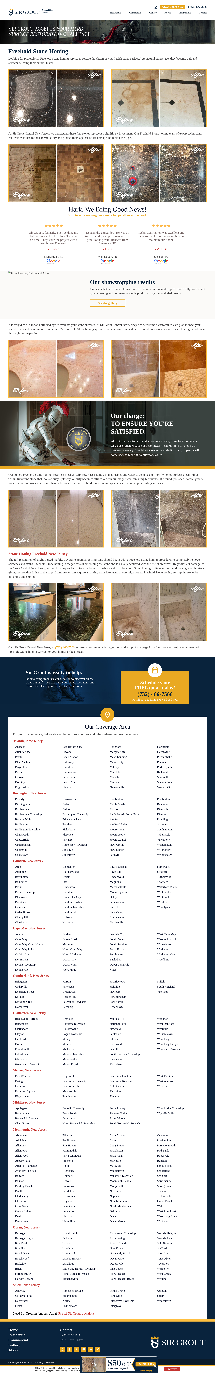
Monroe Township (73, 1054)
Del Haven (21, 959)
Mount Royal (70, 1064)
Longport (115, 746)
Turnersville (164, 876)
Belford (19, 1175)
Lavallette (68, 1263)
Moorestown (117, 829)
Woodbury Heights (168, 1044)
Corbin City (22, 954)
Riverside (162, 809)
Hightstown (22, 1096)
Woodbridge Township (170, 1108)
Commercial (135, 12)
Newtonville (117, 787)
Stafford (162, 1248)
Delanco (67, 804)
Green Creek (70, 939)
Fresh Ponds (69, 1113)
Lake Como (69, 1206)
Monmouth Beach (120, 1181)
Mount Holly (117, 834)
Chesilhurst (21, 922)
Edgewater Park (71, 819)
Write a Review (156, 7)
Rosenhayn (116, 1006)
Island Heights (71, 1233)
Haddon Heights (72, 902)
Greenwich (68, 991)
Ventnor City (164, 787)
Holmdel (67, 1175)
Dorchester (21, 1006)
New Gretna (117, 844)
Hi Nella (67, 917)
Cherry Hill (22, 917)
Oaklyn (114, 897)
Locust (114, 1140)
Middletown (117, 1170)
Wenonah (162, 1018)
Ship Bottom (164, 1243)
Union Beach (165, 1201)
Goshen (66, 934)
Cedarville (21, 986)
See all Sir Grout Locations (76, 1313)
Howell (66, 1181)
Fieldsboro (68, 829)
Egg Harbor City (72, 746)
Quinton (162, 1290)
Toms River (164, 1258)
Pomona (162, 762)
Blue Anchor (22, 762)
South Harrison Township (125, 1054)
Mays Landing (118, 757)
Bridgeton (21, 981)
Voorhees (162, 881)
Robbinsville (117, 1086)
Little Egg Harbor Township (79, 1268)
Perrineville (164, 1140)
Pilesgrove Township (122, 1300)
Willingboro (164, 849)
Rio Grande (69, 969)
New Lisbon (117, 849)
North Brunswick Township (78, 1123)
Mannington (69, 1295)
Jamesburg (68, 1118)
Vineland (162, 991)
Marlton (114, 809)
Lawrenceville (70, 1086)
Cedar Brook (22, 912)
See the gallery (107, 303)
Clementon (68, 866)
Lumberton (116, 799)
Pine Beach (116, 1268)
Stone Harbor (118, 949)
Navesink (115, 1191)
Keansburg (68, 1196)
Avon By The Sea (25, 1170)
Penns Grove (117, 1290)
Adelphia (20, 1140)
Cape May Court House (29, 944)
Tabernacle (163, 834)
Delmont (20, 996)
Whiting (162, 1278)
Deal (18, 1216)
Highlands (68, 1170)
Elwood (67, 751)
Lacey (66, 1243)
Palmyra (114, 854)
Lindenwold (117, 876)
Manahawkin (70, 1278)
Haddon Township (73, 907)
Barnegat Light (24, 1238)
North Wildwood (72, 954)
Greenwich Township (27, 1064)
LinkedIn (90, 1349)
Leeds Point (69, 782)
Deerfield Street (24, 991)
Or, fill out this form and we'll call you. (155, 699)
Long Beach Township (75, 1273)
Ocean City (69, 959)
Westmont (163, 897)
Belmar (19, 1181)
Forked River (23, 1273)
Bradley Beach (24, 1186)
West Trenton (165, 1076)
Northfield (163, 746)
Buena (19, 772)
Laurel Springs (118, 866)
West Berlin (164, 892)
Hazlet (66, 1165)
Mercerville (69, 1091)
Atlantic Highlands (26, 1165)
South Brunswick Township (126, 1123)
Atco (18, 866)
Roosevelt (163, 1155)
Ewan (18, 1044)
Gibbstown (21, 1054)
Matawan (115, 1165)
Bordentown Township (28, 814)
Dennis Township (25, 964)
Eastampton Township (75, 814)
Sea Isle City (117, 934)
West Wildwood (166, 939)
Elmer (18, 1305)
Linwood (67, 787)
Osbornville (117, 1263)
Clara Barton (22, 1123)
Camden (20, 907)
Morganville (117, 1186)
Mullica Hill (117, 1018)
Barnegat (20, 1233)
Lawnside (115, 871)
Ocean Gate (117, 1258)
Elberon (67, 1135)
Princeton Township (121, 1081)
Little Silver (69, 1221)
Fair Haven (69, 1145)
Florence (67, 834)
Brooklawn (21, 902)
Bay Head (21, 1243)
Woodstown (164, 1300)
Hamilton (67, 767)
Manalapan (116, 1150)
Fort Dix (67, 839)
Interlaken (68, 1191)
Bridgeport (21, 1023)
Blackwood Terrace (26, 1018)
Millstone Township (121, 1175)
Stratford (162, 871)
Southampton (165, 829)
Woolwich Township (169, 1049)
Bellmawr (21, 881)
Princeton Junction (121, 1076)
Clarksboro (21, 1028)
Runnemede (117, 917)
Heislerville (69, 996)
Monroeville (69, 1059)
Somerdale (163, 866)
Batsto (19, 757)
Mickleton (68, 1049)
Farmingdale (69, 1150)
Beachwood (22, 1258)
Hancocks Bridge (72, 1290)
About (167, 12)
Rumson (162, 1160)
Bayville (20, 1248)
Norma (66, 1300)
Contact (203, 12)
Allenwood (21, 1155)
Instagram (62, 1349)
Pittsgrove (115, 1305)
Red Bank (163, 1150)
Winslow (162, 902)
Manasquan (116, 1155)
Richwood (116, 1044)
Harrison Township (73, 1023)
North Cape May (72, 949)
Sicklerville (116, 922)
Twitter (76, 1349)
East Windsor (23, 1076)
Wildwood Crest (166, 954)
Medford (115, 819)
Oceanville (163, 751)
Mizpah (114, 777)
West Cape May (166, 934)
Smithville (163, 777)
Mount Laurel (118, 839)
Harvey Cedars (24, 1278)
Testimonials (184, 12)
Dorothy (20, 782)
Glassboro (21, 1059)
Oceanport (163, 1135)
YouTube (83, 1349)
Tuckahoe (115, 959)
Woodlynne (164, 907)
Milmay (114, 767)
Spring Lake (164, 1186)
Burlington (21, 824)
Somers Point (165, 782)
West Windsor (165, 1081)
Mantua (66, 1044)
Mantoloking (117, 1238)
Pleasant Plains (118, 1113)
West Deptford (165, 1023)
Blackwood (21, 897)
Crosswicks (69, 799)
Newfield (115, 1028)
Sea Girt (162, 1175)
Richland (162, 772)
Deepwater (21, 1300)
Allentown (21, 1150)
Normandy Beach (120, 1253)
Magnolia (115, 881)
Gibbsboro (68, 887)
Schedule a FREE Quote (172, 7)
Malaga (66, 1039)
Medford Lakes (119, 824)
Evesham (67, 824)
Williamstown (165, 1034)
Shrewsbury (164, 1181)
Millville (115, 986)
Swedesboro (117, 1059)
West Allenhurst (166, 1211)
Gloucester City (71, 897)
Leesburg (67, 1006)
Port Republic (165, 767)
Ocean (113, 1216)
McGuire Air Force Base (124, 814)
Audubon (20, 871)
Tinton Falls (164, 1196)
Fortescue (68, 986)
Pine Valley (116, 912)
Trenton (114, 1096)
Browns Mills (23, 819)
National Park (118, 1023)
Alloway (20, 1290)
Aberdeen (21, 1135)
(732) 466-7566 (197, 6)
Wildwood (163, 949)
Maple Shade (117, 804)
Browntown (22, 1113)
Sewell (114, 1049)
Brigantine (21, 767)
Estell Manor (70, 757)
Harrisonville (70, 1028)
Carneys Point (23, 1295)
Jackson (67, 1238)
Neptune (115, 1196)
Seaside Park (164, 1238)
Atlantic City (22, 751)
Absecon (20, 746)
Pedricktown (69, 1305)
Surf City (162, 1253)
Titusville (115, 1091)
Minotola (115, 772)
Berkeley (20, 1263)
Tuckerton (163, 1263)
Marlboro (115, 1160)
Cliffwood (21, 1201)
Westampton (164, 844)
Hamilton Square (25, 1091)
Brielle (19, 1191)
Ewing (19, 1081)
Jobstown (67, 849)
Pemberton (163, 799)
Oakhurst (115, 1211)
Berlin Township (25, 892)
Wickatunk (163, 1221)
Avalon (19, 934)
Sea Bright (163, 1170)
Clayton (19, 1034)
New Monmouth (119, 1201)
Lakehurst (68, 1248)
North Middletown (121, 1206)
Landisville (69, 777)
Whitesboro (164, 944)
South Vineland (166, 986)
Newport (115, 991)
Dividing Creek (24, 1001)
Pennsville (116, 1295)
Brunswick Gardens (26, 1118)
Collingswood (70, 871)
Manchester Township (123, 1233)
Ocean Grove (118, 1221)
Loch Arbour (117, 1135)
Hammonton (69, 772)
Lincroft (67, 1216)
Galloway (68, 762)
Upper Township (119, 964)
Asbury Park (22, 1160)
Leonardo (68, 1211)
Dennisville (22, 969)
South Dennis (118, 939)
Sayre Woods (117, 1118)
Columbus (21, 849)
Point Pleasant (118, 1273)
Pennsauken (117, 902)
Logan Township (72, 1034)
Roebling (162, 819)
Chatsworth (22, 834)
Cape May (21, 939)
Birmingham (22, 804)
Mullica (114, 782)
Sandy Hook (164, 1165)
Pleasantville (164, 757)
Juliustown (68, 854)
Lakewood (68, 1253)
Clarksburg (21, 1196)
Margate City (117, 751)
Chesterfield (22, 839)
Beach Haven (23, 1253)
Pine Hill (115, 907)
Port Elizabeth (118, 996)
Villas (113, 969)
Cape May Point (24, 949)
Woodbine (163, 959)
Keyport (67, 1201)
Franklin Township (73, 1108)
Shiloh (161, 981)
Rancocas (162, 804)
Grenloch (67, 1018)
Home (13, 1330)
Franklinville (22, 1049)
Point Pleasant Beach (122, 1278)
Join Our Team (71, 1340)
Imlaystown (69, 1186)
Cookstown (21, 854)
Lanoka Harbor (71, 1258)
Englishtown (69, 1140)
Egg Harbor (22, 787)
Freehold (67, 1160)
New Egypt (116, 1248)
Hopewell (68, 1076)
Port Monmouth (166, 1145)
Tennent (162, 1191)
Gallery (153, 12)
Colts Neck (21, 1206)
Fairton (66, 981)
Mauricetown (117, 981)
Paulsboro (115, 1034)
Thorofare (116, 1064)
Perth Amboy (117, 1108)
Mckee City (117, 762)
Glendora (67, 892)
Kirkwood (68, 922)
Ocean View (69, 964)
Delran (66, 809)
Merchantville (118, 887)
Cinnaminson (23, 844)
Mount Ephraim (119, 892)
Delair (66, 876)
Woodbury (163, 1039)
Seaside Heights (166, 1233)
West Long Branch (168, 1216)
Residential (115, 12)
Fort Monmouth (71, 1155)
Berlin (18, 887)
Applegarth (21, 1108)
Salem (160, 1295)
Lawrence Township (74, 1001)
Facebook (69, 1349)
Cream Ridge (23, 1211)
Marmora (67, 944)
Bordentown (22, 809)
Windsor (162, 1086)
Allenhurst (21, 1145)
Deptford (20, 1039)
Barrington (21, 876)
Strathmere (116, 954)
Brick (18, 1268)
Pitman (114, 1039)
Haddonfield (69, 912)
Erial (65, 881)
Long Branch (117, 1145)
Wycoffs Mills (165, 1113)
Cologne (20, 777)
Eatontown (21, 1221)
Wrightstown (164, 854)
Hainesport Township (75, 844)
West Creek (164, 1273)
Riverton (162, 814)
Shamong (162, 824)
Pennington (69, 1096)
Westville (162, 1028)
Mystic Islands (118, 1243)
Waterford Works (167, 887)
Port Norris (116, 1001)
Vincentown (164, 839)
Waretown (163, 1268)
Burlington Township (27, 829)
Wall (160, 1206)
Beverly (19, 799)
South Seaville (118, 944)
